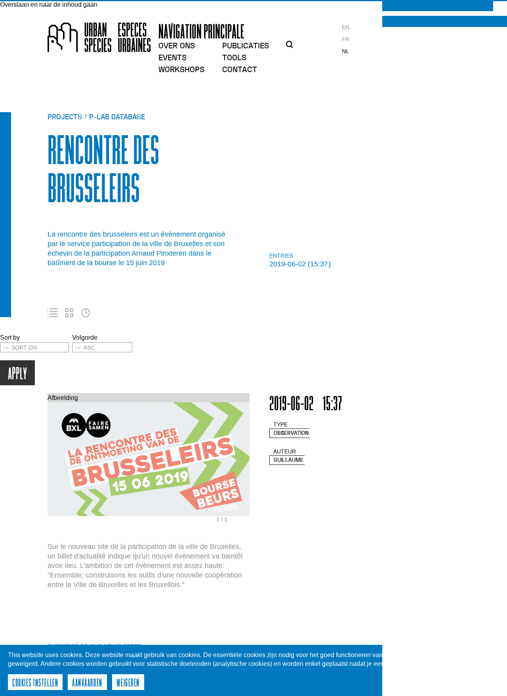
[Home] (99, 37)
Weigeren (128, 682)
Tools (234, 58)
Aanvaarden (87, 682)
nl (345, 51)
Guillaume (288, 460)
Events (172, 58)
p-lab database (117, 117)
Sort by (10, 337)
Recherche (292, 44)
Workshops (181, 69)
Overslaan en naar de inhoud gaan (48, 4)
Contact (239, 69)
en (345, 27)
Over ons (176, 46)
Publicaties (245, 46)
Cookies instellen (35, 682)
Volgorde (84, 337)
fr (345, 39)
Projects (65, 117)
